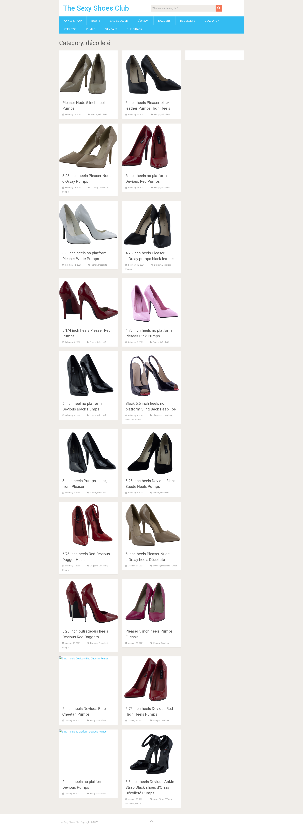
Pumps (90, 29)
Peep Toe (70, 29)
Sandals (111, 29)
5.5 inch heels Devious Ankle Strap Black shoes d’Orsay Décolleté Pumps (149, 787)
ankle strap (73, 20)
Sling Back (134, 29)
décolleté (187, 20)
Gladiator (212, 20)
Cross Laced (119, 20)
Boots (95, 20)
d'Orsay (143, 20)
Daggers (164, 20)
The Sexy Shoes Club (96, 8)
